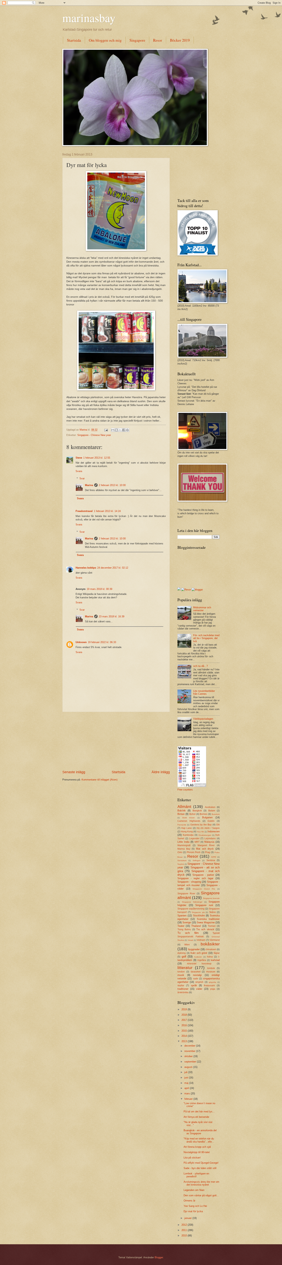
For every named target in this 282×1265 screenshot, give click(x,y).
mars (187, 1093)
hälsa (210, 957)
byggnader (194, 949)
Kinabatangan (205, 835)
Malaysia (209, 841)
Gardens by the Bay (201, 824)
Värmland (214, 940)
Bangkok (197, 810)
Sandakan (182, 860)
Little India (183, 841)
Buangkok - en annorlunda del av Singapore (200, 1132)
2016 (184, 1025)
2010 (184, 1235)
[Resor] (186, 589)
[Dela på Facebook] (124, 430)
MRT (197, 842)
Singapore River (186, 893)
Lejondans (210, 838)
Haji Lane (186, 828)
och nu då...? (200, 666)
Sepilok (180, 864)
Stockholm (199, 915)
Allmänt (184, 806)
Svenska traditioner (208, 919)
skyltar (180, 985)
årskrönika (182, 992)
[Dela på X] (120, 430)
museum (210, 972)
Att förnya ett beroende (196, 1116)
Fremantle (181, 825)
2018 (184, 1014)
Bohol (192, 814)
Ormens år (189, 1200)
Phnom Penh (193, 852)
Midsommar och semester (202, 609)
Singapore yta (198, 912)
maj (186, 1082)
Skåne (212, 912)
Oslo (179, 852)
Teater (180, 925)
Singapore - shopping (189, 881)
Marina (89, 485)
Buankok (216, 814)
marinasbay (88, 17)
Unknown (81, 642)
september (190, 1061)
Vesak (190, 940)
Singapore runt (204, 905)
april (187, 1088)
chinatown (210, 949)
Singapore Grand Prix (204, 889)
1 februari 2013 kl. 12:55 (96, 457)
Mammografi (183, 845)
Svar (82, 478)
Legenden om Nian (194, 1190)
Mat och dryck (205, 848)
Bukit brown (188, 818)
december (190, 1045)
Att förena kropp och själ (197, 1146)
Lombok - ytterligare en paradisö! (196, 1175)
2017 (184, 1020)
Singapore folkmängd (192, 902)
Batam (211, 810)
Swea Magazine (205, 922)
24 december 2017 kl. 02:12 (112, 567)
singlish (199, 982)
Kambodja (188, 835)
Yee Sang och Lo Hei (195, 1206)
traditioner (182, 988)
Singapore (137, 40)
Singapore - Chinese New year (94, 435)
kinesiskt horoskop (199, 963)
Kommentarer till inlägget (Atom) (99, 779)
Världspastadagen (203, 718)
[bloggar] (197, 589)
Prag (207, 852)
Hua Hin (200, 832)
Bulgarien (207, 817)
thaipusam (209, 985)
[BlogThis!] (116, 430)
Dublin (211, 821)
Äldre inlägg (161, 772)
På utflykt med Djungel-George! (201, 1162)
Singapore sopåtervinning (190, 909)
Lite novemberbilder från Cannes (204, 692)
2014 (184, 1035)
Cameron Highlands (188, 821)
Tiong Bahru (184, 929)
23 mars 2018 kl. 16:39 (111, 616)
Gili (218, 824)
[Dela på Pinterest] (127, 430)
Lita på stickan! (192, 1157)
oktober (188, 1056)
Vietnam (201, 940)
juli (186, 1072)
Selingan (196, 860)
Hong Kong (187, 831)
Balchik (181, 810)
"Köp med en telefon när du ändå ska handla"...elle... (199, 1140)
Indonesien (214, 831)
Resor (157, 40)
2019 (184, 1009)
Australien (210, 807)
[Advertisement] (116, 741)
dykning (181, 953)
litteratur (184, 967)
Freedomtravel (84, 511)
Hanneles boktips (86, 567)
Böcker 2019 (180, 40)
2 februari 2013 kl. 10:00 (112, 485)
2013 (184, 1041)
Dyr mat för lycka (193, 1211)
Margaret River (206, 845)
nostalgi (197, 975)
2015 (184, 1030)
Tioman (212, 926)
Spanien (181, 915)
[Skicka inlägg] (106, 429)
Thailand (196, 925)
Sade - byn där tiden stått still (200, 1168)
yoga (212, 989)
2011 (184, 1230)
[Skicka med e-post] (113, 430)
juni (186, 1077)
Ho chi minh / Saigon (208, 828)
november (190, 1051)
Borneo (203, 814)
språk (194, 985)
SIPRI (213, 857)
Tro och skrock (205, 929)
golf (184, 956)
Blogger (159, 1257)
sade (195, 978)
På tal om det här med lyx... (199, 1111)
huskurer (198, 957)
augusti (188, 1067)
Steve (79, 457)
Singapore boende (211, 898)
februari (188, 1098)
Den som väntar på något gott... (201, 1195)
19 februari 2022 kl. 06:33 (102, 642)
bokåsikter (210, 944)
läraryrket (195, 972)
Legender (194, 838)
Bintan (181, 814)
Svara (79, 471)
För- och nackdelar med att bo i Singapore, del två (206, 638)
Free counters (185, 789)
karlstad (215, 960)
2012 (184, 1224)
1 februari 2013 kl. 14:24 (107, 511)
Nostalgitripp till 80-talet (197, 1152)
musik (180, 975)
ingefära (201, 960)
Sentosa (210, 860)
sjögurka (212, 982)
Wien (187, 944)
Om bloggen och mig (105, 40)
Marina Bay (183, 849)
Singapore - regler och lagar (195, 878)
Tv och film (188, 932)
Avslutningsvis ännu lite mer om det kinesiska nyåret (201, 1183)
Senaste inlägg (73, 772)
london (181, 972)
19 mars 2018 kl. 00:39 (99, 589)
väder (199, 988)
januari (188, 1218)
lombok (211, 968)
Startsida (74, 40)
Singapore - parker (203, 874)
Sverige (186, 922)
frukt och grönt (198, 953)
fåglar (217, 953)
